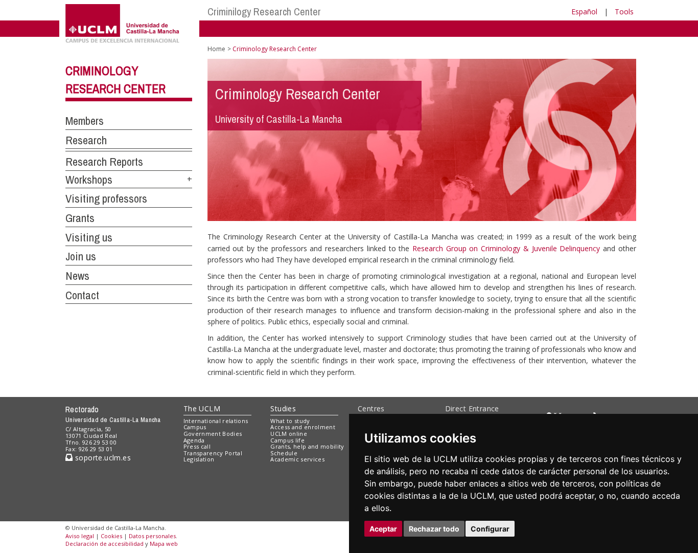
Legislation (199, 459)
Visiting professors (106, 198)
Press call (197, 446)
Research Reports (104, 161)
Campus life (287, 440)
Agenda (194, 440)
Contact (82, 295)
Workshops (88, 179)
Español (584, 11)
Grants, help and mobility (307, 446)
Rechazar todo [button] (434, 528)
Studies (283, 408)
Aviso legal (79, 536)
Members (84, 120)
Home (216, 49)
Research (86, 140)
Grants (80, 218)
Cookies (111, 536)
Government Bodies (212, 433)
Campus (194, 427)
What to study (290, 421)
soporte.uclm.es (102, 457)
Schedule (283, 453)
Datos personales (152, 536)
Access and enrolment (302, 427)
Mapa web (164, 543)
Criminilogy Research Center (264, 11)
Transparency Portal (212, 453)
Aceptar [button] (383, 528)
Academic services (297, 459)
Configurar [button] (490, 528)
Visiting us (88, 237)
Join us (80, 256)
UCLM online (288, 433)
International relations (215, 421)
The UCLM (201, 408)
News (77, 275)
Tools (624, 11)
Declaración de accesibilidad (104, 543)
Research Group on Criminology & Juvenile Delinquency (506, 248)
